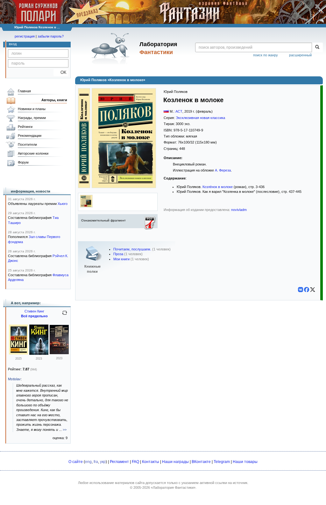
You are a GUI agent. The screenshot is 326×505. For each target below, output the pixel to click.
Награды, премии (32, 118)
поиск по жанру (265, 55)
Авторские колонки (33, 153)
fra (96, 461)
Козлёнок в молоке (217, 187)
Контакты (150, 461)
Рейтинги (25, 127)
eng (88, 461)
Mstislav (14, 379)
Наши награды (175, 461)
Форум (23, 162)
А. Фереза (223, 170)
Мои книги (121, 259)
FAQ (135, 461)
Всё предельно (34, 316)
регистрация (25, 36)
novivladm (239, 210)
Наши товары (245, 461)
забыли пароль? (51, 36)
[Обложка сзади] (86, 206)
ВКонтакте (201, 461)
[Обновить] (64, 315)
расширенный (300, 55)
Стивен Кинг (34, 311)
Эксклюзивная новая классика (200, 118)
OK (61, 72)
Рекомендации (29, 135)
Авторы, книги (54, 100)
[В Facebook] (306, 289)
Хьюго (62, 204)
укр (103, 461)
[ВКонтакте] (300, 289)
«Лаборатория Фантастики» (173, 487)
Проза (118, 254)
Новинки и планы (32, 109)
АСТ (178, 111)
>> (65, 429)
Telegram (222, 461)
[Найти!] (317, 47)
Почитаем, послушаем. (132, 249)
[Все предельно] (18, 353)
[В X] (312, 289)
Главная (24, 91)
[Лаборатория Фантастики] (111, 48)
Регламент (119, 461)
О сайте (75, 461)
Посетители (27, 144)
